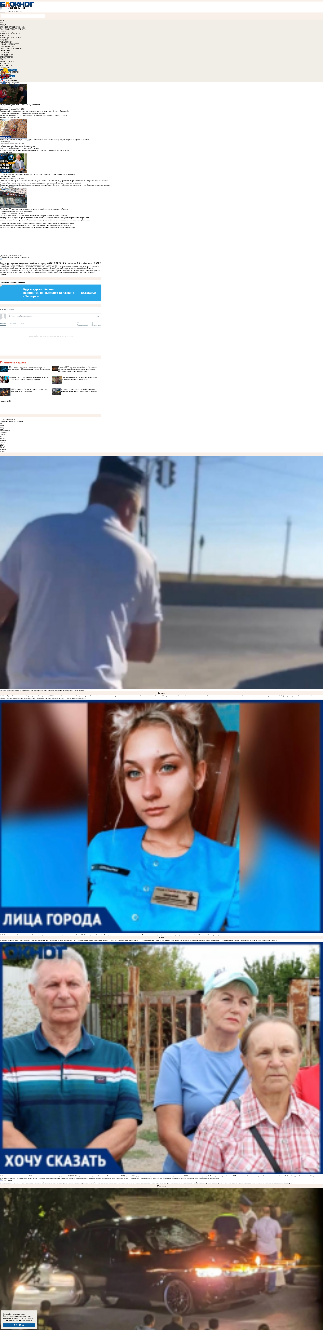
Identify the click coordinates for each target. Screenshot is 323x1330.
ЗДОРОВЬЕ (4, 31)
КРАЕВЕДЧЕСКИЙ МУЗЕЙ (10, 38)
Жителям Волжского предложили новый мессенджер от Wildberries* (199, 1178)
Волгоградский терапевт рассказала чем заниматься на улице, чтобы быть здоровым (250, 940)
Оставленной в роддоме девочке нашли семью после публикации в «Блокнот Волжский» (34, 111)
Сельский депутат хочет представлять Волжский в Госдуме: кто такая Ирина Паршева (33, 216)
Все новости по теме (8, 109)
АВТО (2, 23)
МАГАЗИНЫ (12, 81)
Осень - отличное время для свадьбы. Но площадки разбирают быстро (208, 1176)
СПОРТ (3, 59)
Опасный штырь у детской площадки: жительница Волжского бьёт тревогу (26, 940)
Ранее (22, 323)
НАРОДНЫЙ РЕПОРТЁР (9, 44)
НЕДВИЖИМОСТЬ (7, 46)
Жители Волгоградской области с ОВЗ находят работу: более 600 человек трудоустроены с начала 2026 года (87, 940)
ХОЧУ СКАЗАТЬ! (6, 66)
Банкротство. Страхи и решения (63, 696)
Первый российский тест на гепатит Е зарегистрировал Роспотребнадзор (26, 696)
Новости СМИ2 (5, 401)
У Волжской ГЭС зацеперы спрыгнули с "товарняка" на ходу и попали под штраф (179, 696)
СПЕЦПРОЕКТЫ (6, 57)
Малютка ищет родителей (10, 83)
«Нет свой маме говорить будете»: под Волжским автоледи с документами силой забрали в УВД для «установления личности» (39, 690)
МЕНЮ (2, 21)
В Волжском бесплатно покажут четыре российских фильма (156, 1178)
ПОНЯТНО (19, 1325)
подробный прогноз (7, 421)
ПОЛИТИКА (4, 53)
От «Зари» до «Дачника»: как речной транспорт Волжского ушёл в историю (197, 940)
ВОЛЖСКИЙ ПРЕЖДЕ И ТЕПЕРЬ (13, 29)
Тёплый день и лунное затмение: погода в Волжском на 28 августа (271, 1183)
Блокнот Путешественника (10, 118)
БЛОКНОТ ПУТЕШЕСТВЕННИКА (12, 27)
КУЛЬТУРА (4, 40)
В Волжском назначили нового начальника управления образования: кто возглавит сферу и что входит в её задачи (242, 696)
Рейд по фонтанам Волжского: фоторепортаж (17, 146)
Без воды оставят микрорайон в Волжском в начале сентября (97, 1183)
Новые (3, 323)
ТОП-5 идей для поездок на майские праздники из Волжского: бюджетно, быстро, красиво (34, 150)
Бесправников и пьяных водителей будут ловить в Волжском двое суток (98, 1176)
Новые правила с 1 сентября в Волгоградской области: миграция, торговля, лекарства (112, 935)
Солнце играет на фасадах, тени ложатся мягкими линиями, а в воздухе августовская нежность (56, 698)
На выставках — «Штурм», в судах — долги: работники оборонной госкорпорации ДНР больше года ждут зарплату (38, 1183)
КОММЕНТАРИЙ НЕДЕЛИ (10, 33)
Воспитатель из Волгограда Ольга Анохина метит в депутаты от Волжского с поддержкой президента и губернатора (45, 220)
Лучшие (12, 323)
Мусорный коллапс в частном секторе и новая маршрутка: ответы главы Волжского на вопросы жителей (40, 183)
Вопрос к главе (6, 152)
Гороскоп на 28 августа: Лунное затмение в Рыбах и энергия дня (139, 1183)
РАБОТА (14, 70)
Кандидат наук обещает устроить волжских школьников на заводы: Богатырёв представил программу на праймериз (44, 218)
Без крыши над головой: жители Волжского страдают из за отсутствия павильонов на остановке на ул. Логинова (111, 696)
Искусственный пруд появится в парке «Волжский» (19, 148)
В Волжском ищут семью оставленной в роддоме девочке (22, 113)
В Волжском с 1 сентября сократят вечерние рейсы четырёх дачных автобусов (258, 1176)
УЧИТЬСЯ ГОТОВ (13, 72)
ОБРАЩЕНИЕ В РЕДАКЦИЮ (11, 48)
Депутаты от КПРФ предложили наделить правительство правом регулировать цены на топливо (153, 1176)
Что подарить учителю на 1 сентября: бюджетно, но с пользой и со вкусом (147, 940)
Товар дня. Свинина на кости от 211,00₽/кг (176, 1183)
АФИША (3, 25)
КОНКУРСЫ (4, 36)
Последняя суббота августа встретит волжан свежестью (216, 935)
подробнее (19, 421)
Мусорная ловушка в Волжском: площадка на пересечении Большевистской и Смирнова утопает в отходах (102, 1178)
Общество (4, 255)
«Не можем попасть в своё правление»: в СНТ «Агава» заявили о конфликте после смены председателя (35, 1176)
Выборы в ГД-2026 (7, 187)
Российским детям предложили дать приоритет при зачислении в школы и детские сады (220, 1183)
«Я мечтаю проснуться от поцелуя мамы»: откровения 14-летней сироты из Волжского (33, 115)
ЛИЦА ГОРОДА (6, 42)
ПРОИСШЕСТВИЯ (7, 55)
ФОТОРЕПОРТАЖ (7, 61)
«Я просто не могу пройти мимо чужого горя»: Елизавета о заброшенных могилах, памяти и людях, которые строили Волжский (42, 935)
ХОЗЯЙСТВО (5, 63)
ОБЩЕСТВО (5, 51)
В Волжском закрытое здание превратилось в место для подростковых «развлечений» (168, 935)
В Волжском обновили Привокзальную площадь (50, 1178)
